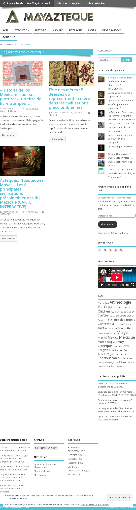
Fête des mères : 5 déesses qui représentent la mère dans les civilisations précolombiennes (69, 98)
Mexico (113, 337)
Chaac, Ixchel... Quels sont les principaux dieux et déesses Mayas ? (121, 127)
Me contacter (96, 3)
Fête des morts (123, 319)
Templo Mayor (106, 354)
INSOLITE (57, 30)
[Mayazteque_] (121, 250)
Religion (103, 350)
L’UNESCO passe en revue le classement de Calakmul (113, 385)
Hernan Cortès (123, 324)
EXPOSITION (22, 30)
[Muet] (127, 285)
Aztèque (105, 306)
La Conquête (122, 328)
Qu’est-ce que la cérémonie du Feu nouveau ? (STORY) (116, 402)
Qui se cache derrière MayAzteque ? (26, 3)
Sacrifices (124, 350)
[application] (117, 277)
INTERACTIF (75, 30)
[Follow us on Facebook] (100, 250)
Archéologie (120, 302)
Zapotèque (119, 366)
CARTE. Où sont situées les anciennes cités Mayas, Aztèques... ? (122, 173)
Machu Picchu (109, 333)
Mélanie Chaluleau (11, 108)
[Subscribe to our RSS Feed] (110, 250)
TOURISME (8, 37)
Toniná (101, 363)
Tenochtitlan (120, 354)
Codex (130, 311)
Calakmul (118, 307)
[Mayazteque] (105, 250)
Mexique (127, 337)
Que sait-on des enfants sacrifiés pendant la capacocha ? (120, 104)
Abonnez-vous (107, 224)
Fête (109, 320)
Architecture (103, 303)
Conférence (105, 315)
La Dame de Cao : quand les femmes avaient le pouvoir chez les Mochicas (122, 116)
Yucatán (109, 366)
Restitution (113, 350)
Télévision (126, 362)
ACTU (5, 30)
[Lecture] (102, 285)
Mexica (102, 338)
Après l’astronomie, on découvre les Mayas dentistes (115, 418)
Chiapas (126, 307)
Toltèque (127, 358)
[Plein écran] (132, 285)
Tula (116, 363)
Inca (101, 328)
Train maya (109, 362)
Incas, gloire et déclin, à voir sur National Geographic (120, 138)
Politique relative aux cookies (95, 504)
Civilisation (121, 312)
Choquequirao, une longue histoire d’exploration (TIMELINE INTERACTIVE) (117, 393)
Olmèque (105, 345)
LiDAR (100, 333)
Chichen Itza (107, 311)
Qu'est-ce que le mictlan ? (121, 146)
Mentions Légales (69, 3)
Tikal (120, 358)
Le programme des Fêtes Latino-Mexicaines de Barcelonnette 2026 (116, 410)
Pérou (125, 346)
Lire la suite (8, 135)
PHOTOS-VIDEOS (111, 30)
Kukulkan (109, 328)
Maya (122, 332)
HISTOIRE (40, 30)
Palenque (116, 346)
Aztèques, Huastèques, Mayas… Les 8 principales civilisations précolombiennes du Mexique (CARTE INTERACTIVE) (22, 193)
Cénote (123, 316)
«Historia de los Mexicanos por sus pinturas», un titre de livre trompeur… (20, 96)
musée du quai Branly (111, 342)
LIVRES (92, 30)
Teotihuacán (107, 358)
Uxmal (100, 366)
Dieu (129, 315)
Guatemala (106, 324)
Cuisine (116, 316)
